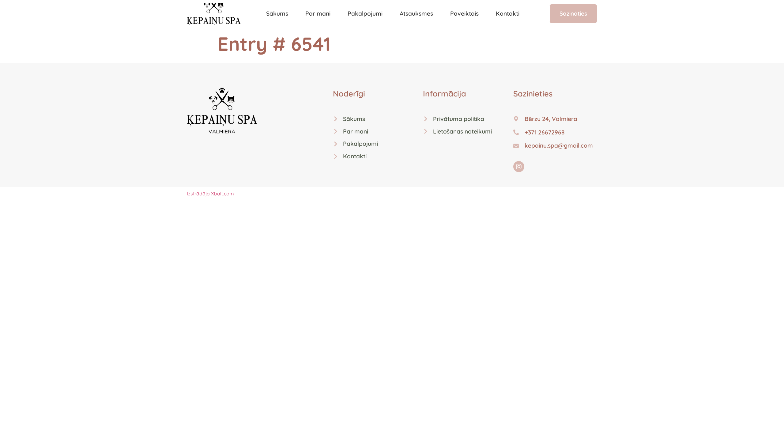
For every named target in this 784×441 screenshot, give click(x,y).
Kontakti (507, 13)
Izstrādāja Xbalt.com (210, 193)
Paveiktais (464, 13)
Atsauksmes (416, 13)
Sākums (277, 13)
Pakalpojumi (365, 13)
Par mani (317, 13)
